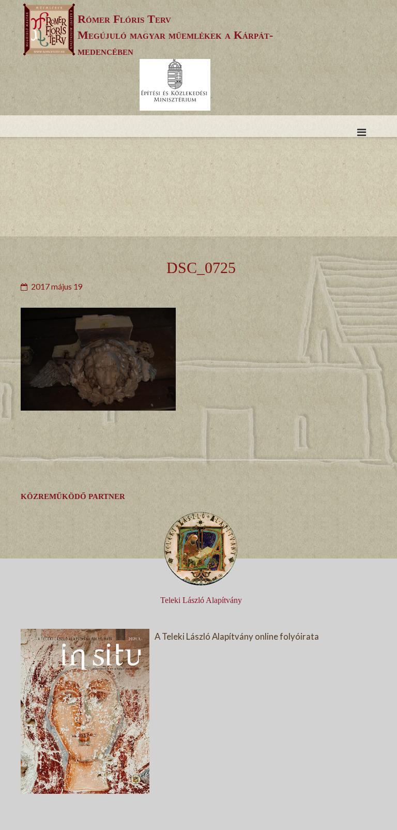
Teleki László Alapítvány (201, 600)
